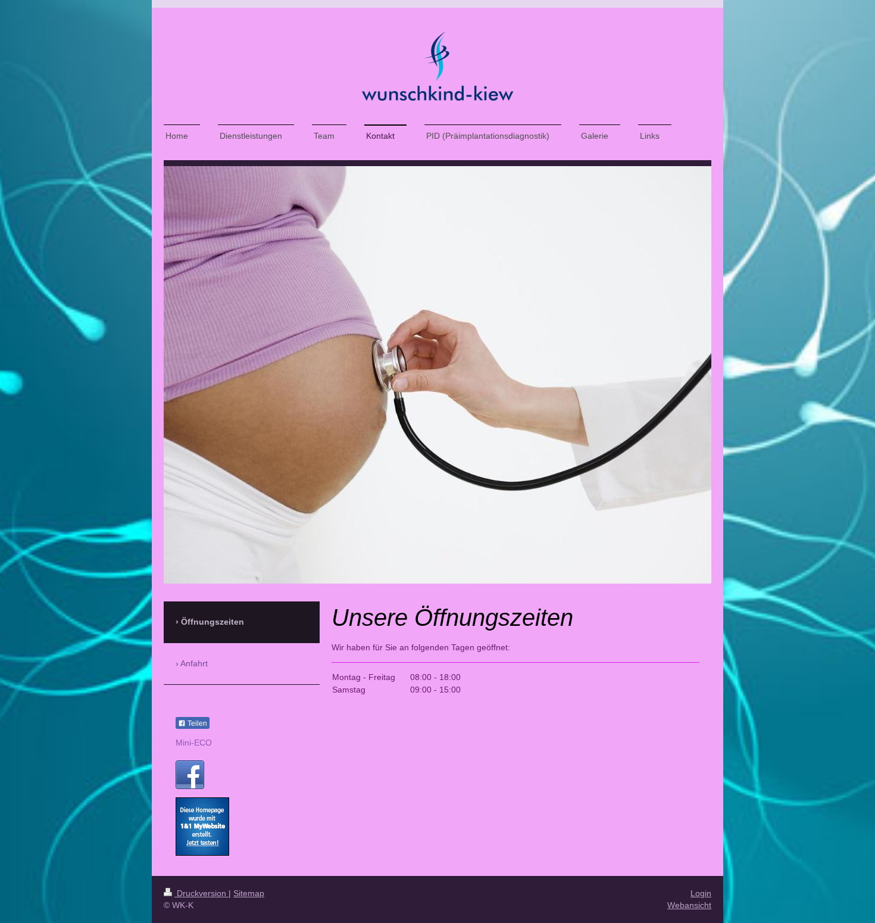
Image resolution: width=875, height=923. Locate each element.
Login (700, 893)
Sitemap (248, 893)
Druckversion (201, 893)
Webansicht (689, 905)
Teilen (196, 723)
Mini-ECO (194, 742)
